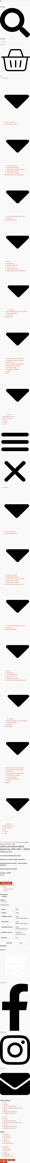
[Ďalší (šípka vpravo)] (5, 1162)
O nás (5, 424)
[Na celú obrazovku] (5, 1160)
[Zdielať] (9, 1160)
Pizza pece (10, 218)
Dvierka (9, 415)
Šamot (9, 261)
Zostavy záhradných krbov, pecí (16, 216)
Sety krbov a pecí (12, 165)
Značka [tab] (5, 891)
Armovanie (10, 315)
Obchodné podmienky (9, 1106)
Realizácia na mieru (8, 416)
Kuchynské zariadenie (13, 369)
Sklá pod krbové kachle (13, 366)
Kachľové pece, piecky (13, 173)
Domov (2, 842)
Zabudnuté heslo (8, 1143)
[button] (15, 457)
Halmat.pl (4, 902)
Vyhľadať (2, 7)
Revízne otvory (11, 267)
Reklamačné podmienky (10, 1112)
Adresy (5, 1139)
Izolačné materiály (12, 265)
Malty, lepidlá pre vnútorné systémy (17, 311)
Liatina (13, 842)
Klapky (8, 371)
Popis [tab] (4, 887)
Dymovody (10, 362)
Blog (4, 420)
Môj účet (5, 1134)
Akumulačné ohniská (12, 171)
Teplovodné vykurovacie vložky (15, 169)
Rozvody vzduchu (12, 368)
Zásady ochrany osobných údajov (12, 1108)
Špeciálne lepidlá (11, 313)
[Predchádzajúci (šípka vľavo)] (2, 1162)
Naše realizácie (7, 418)
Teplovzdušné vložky (12, 167)
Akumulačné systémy (13, 269)
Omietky (11, 309)
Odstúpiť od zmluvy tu (9, 1113)
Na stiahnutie (7, 1138)
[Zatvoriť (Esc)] (13, 1160)
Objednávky (6, 1136)
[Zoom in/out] (2, 1160)
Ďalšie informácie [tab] (8, 889)
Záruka (5, 1110)
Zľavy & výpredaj (10, 122)
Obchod (7, 842)
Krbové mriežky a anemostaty (15, 358)
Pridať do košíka (6, 883)
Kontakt (5, 422)
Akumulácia (10, 263)
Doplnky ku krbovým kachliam (15, 360)
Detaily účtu (6, 1141)
